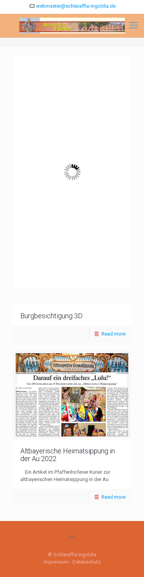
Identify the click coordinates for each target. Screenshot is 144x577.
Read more (113, 334)
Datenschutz (87, 562)
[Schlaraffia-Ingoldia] (72, 25)
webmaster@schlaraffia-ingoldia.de (76, 6)
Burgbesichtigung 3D (51, 316)
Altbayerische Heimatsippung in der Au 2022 (67, 455)
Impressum (56, 562)
